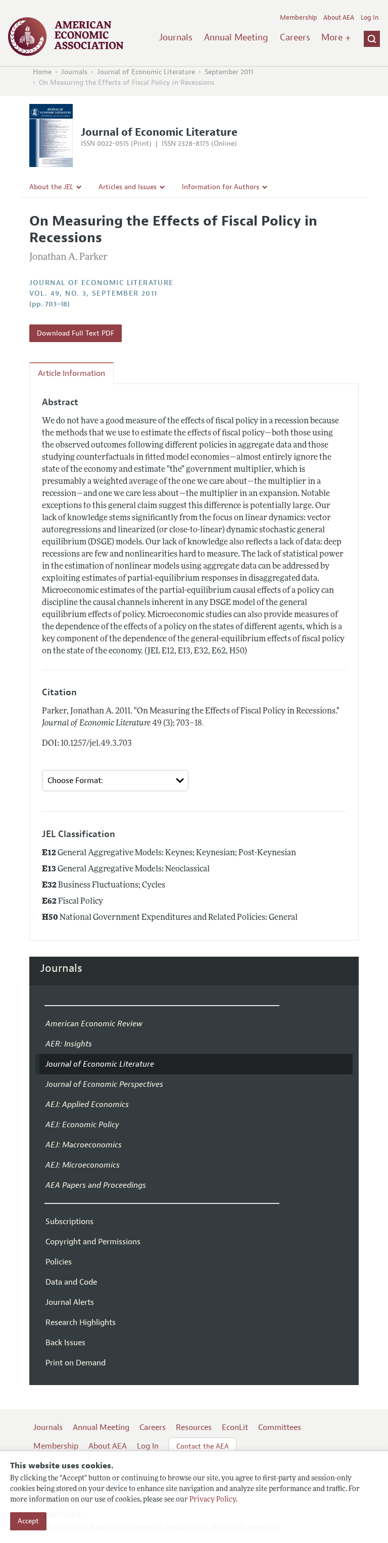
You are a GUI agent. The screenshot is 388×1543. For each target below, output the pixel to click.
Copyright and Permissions (92, 1242)
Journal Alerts (69, 1302)
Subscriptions (69, 1222)
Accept (28, 1521)
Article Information (71, 373)
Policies (58, 1262)
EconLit (235, 1427)
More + (336, 37)
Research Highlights (80, 1322)
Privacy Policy (212, 1500)
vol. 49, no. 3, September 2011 (93, 293)
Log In (369, 18)
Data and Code (71, 1282)
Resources (194, 1427)
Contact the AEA (202, 1446)
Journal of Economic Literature (146, 72)
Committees (279, 1427)
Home (42, 72)
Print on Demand (75, 1363)
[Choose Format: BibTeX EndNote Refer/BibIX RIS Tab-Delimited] (115, 781)
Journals (175, 37)
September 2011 (229, 72)
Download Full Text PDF (75, 333)
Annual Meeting (236, 37)
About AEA (338, 18)
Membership (298, 18)
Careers (295, 37)
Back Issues (65, 1343)
